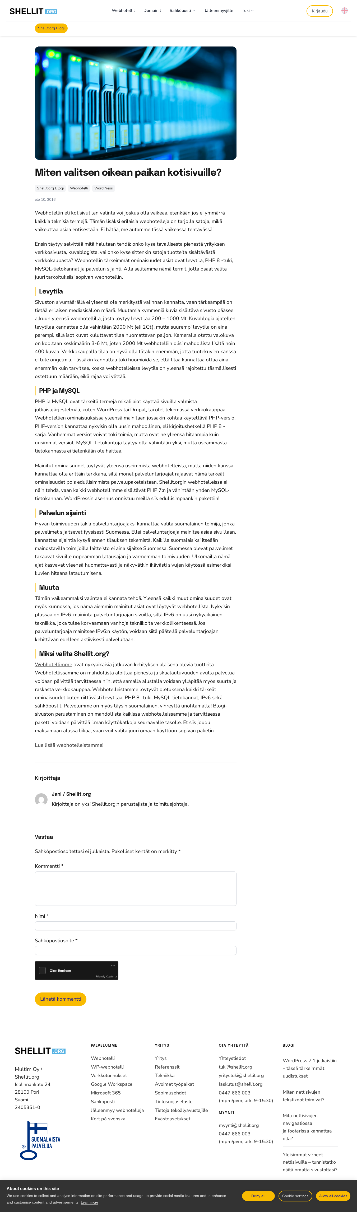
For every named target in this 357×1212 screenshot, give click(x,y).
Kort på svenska (108, 1119)
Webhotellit (123, 10)
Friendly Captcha (106, 976)
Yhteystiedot (232, 1058)
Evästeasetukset (172, 1119)
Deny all (258, 1196)
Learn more (89, 1202)
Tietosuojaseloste (174, 1101)
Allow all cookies (333, 1196)
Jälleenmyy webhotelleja (117, 1110)
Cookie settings (295, 1196)
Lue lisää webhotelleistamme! (69, 745)
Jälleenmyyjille (219, 10)
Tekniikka (165, 1075)
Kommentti (49, 866)
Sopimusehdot (170, 1093)
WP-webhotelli (107, 1067)
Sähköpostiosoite (56, 940)
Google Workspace (111, 1084)
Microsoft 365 (106, 1093)
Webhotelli (79, 188)
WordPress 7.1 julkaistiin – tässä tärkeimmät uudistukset (310, 1068)
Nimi (42, 916)
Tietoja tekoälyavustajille (181, 1110)
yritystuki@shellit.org (241, 1075)
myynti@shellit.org (239, 1125)
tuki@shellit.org (235, 1067)
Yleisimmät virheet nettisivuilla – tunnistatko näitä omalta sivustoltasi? (310, 1162)
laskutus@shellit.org (241, 1084)
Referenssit (167, 1067)
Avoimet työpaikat (174, 1084)
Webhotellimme (53, 664)
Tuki (246, 10)
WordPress (103, 188)
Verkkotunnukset (109, 1075)
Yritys (161, 1058)
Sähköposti (180, 10)
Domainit (152, 10)
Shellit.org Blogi (51, 28)
